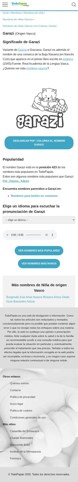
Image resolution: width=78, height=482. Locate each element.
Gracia (22, 49)
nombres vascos (36, 68)
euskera (68, 59)
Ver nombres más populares (39, 250)
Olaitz (65, 297)
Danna (14, 181)
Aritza (58, 297)
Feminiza (15, 458)
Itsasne (38, 297)
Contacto (15, 390)
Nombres (16, 12)
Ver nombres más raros (39, 263)
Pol (5, 181)
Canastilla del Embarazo (24, 431)
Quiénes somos (19, 383)
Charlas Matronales (21, 437)
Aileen (24, 181)
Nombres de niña (33, 12)
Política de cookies (21, 410)
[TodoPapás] (20, 6)
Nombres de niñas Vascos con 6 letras (25, 25)
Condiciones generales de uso (28, 417)
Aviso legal (16, 403)
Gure (9, 301)
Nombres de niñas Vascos (18, 19)
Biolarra (48, 297)
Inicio (6, 12)
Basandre (19, 301)
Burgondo (13, 297)
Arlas (29, 297)
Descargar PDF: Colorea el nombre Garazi (39, 142)
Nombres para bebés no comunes (34, 195)
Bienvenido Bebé (20, 444)
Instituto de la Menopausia (25, 451)
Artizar (30, 301)
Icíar (23, 297)
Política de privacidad (22, 396)
